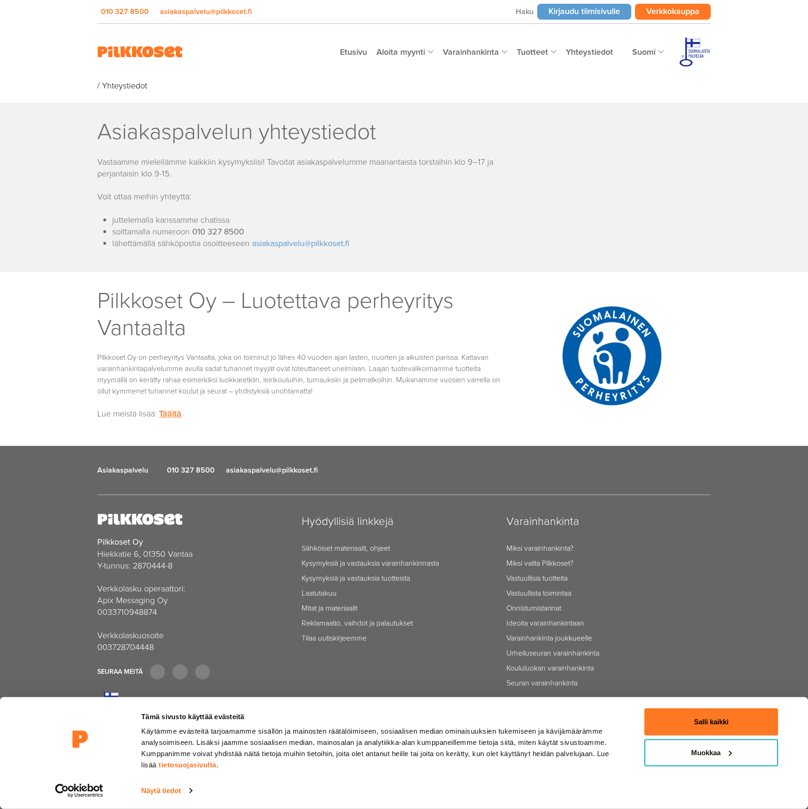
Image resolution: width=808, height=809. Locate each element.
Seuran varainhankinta (541, 683)
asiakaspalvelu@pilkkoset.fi (206, 11)
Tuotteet (533, 52)
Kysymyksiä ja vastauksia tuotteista (356, 578)
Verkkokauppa (678, 11)
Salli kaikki (711, 722)
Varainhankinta (472, 52)
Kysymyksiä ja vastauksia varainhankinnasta (370, 563)
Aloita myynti (401, 52)
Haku (525, 11)
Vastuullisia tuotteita (537, 578)
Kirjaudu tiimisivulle (589, 11)
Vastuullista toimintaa (538, 593)
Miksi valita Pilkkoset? (539, 563)
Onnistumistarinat (533, 608)
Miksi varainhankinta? (539, 548)
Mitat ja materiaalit (329, 608)
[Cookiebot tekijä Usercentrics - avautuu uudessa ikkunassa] (79, 791)
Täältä (170, 414)
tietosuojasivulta (187, 765)
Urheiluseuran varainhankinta (552, 653)
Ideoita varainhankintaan (545, 623)
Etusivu (353, 52)
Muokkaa (706, 752)
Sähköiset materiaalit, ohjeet (346, 548)
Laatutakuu (319, 593)
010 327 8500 (125, 11)
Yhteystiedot (589, 52)
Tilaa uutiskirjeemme (334, 638)
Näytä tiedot (161, 790)
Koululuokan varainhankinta (550, 668)
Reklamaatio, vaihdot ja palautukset (357, 623)
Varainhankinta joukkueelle (549, 638)
